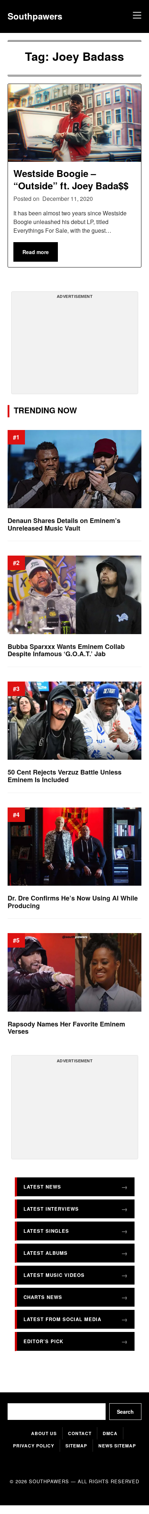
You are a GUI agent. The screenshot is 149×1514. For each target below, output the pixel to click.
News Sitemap (117, 1445)
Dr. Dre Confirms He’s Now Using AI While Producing (73, 901)
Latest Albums (46, 1252)
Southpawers (35, 16)
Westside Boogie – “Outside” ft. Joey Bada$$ (70, 179)
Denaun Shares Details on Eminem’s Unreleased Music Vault (64, 524)
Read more (35, 252)
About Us (44, 1433)
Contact (79, 1433)
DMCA (110, 1433)
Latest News (42, 1186)
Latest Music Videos (54, 1274)
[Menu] (136, 16)
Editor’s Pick (43, 1341)
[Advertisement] (74, 345)
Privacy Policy (33, 1445)
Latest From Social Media (62, 1319)
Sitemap (76, 1445)
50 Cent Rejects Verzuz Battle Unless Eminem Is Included (65, 776)
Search (125, 1411)
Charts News (43, 1297)
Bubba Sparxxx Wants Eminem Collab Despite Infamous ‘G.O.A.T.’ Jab (66, 650)
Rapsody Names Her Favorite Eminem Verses (66, 1027)
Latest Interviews (51, 1208)
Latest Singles (46, 1230)
